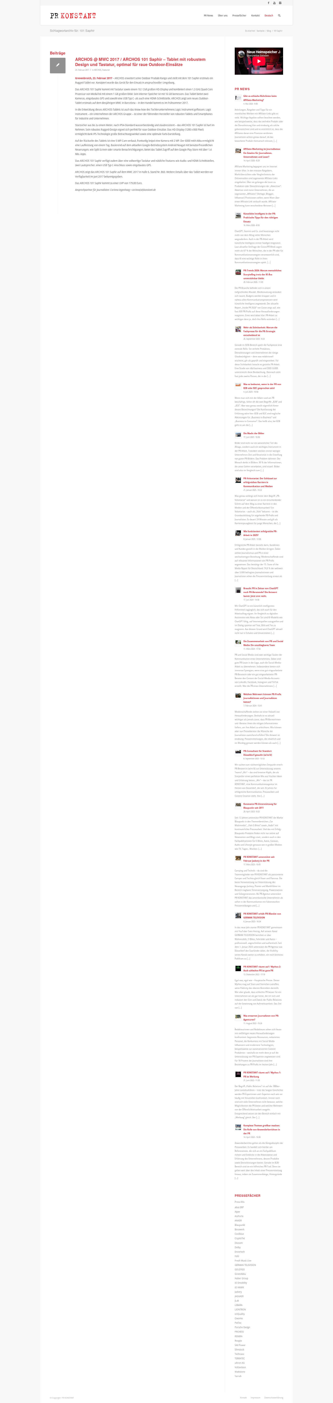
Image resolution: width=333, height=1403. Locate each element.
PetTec (238, 1322)
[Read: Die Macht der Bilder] (238, 435)
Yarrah (238, 1376)
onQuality (240, 1314)
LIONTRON (240, 1309)
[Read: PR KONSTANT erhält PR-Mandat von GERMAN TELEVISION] (238, 915)
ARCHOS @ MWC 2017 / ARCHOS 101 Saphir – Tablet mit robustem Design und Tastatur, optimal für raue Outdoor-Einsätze (140, 61)
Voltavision (240, 1367)
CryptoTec (240, 1238)
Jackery (238, 1291)
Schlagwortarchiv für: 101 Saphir (72, 30)
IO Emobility (241, 1282)
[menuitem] (208, 15)
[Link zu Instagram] (280, 3)
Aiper (237, 1211)
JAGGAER (239, 1296)
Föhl (237, 1256)
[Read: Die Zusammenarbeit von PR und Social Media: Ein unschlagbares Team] (238, 643)
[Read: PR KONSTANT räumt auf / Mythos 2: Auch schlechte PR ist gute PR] (238, 968)
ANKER (238, 1220)
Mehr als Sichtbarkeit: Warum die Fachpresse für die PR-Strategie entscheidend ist (260, 331)
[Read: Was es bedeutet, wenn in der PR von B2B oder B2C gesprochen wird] (238, 386)
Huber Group (241, 1278)
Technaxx (239, 1354)
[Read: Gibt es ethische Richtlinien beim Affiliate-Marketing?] (238, 97)
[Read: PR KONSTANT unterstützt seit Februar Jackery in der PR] (238, 858)
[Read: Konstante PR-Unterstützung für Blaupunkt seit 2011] (238, 805)
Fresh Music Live (243, 1260)
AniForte (239, 1216)
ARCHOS (97, 69)
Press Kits (239, 1202)
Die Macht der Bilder (253, 433)
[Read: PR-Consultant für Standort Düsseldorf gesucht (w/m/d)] (238, 752)
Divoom (239, 1243)
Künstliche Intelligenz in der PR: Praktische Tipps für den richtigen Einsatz (260, 217)
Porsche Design (242, 1327)
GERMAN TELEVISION (245, 1265)
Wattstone (240, 1371)
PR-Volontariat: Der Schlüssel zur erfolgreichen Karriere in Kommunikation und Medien (260, 482)
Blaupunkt (240, 1225)
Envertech (240, 1251)
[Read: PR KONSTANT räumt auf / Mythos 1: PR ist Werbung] (238, 1074)
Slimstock (239, 1349)
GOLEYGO (240, 1269)
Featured (106, 69)
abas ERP (239, 1207)
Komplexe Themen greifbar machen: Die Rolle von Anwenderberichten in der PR (261, 1129)
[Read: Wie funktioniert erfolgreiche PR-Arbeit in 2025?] (238, 533)
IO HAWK (239, 1287)
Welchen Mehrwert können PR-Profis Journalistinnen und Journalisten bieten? (262, 698)
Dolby (238, 1247)
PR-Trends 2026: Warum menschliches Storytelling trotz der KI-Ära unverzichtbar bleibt (262, 274)
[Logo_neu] (73, 15)
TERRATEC (240, 1358)
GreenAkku (240, 1274)
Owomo (239, 1318)
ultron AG (240, 1362)
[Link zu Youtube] (274, 3)
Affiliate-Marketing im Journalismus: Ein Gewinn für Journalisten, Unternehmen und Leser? (261, 152)
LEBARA (238, 1305)
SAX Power (240, 1345)
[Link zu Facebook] (268, 3)
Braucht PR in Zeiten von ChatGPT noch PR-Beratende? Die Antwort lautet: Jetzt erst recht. (260, 592)
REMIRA (238, 1336)
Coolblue (239, 1233)
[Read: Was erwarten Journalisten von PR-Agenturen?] (238, 1017)
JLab (237, 1300)
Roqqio (238, 1340)
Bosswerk (239, 1229)
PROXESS (239, 1331)
